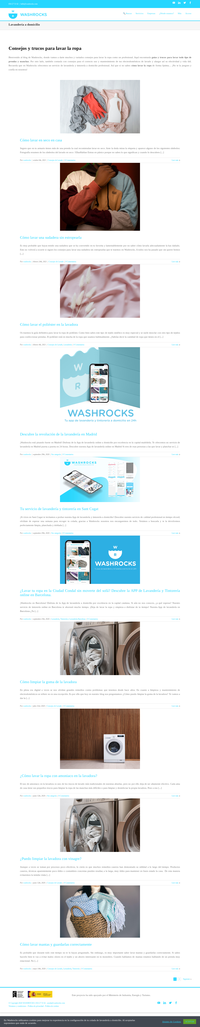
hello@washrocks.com (29, 4)
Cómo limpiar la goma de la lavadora (48, 682)
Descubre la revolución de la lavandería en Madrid (58, 434)
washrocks (27, 160)
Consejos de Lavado (55, 160)
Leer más (175, 160)
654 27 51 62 (13, 4)
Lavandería (68, 345)
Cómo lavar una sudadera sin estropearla (51, 237)
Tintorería (76, 969)
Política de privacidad (36, 1006)
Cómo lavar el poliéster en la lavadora (49, 324)
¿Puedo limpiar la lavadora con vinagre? (50, 859)
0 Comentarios (70, 160)
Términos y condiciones (17, 1006)
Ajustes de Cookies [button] (171, 1021)
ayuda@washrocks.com (56, 1003)
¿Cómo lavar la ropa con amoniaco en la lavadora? (58, 776)
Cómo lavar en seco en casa (41, 140)
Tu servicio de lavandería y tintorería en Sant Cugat (59, 509)
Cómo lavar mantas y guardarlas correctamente (56, 944)
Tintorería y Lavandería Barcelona (72, 619)
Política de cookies (52, 1006)
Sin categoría (56, 454)
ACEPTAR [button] (189, 1021)
